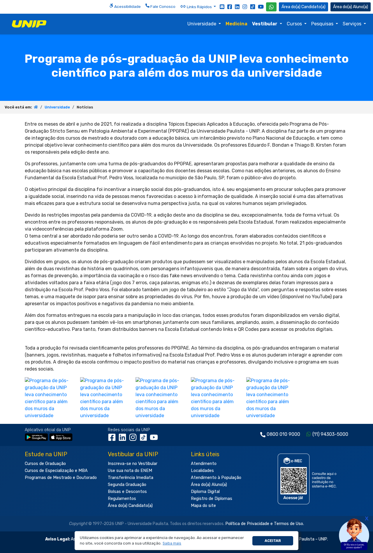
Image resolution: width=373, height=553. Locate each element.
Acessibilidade (127, 6)
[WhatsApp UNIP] (271, 6)
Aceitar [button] (273, 540)
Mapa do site (203, 505)
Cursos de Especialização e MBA (56, 470)
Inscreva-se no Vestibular (132, 463)
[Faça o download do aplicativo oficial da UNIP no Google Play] (36, 436)
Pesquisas (323, 24)
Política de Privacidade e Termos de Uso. (264, 523)
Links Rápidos (199, 6)
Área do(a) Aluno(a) (209, 484)
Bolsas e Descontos (127, 491)
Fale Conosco (162, 6)
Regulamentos (122, 498)
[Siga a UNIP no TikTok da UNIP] (253, 6)
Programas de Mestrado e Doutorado (61, 477)
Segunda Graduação (127, 484)
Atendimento (204, 463)
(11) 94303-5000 (330, 434)
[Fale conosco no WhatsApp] (271, 7)
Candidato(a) (313, 6)
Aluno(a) (360, 6)
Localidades (202, 470)
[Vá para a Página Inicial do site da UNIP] (29, 23)
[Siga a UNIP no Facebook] (229, 6)
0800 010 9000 (283, 434)
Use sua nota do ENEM (130, 470)
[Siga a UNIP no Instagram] (245, 6)
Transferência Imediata (130, 477)
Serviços (353, 24)
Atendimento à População (216, 477)
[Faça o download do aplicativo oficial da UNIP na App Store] (61, 436)
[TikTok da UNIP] (144, 439)
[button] (172, 543)
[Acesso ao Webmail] (222, 6)
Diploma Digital (205, 491)
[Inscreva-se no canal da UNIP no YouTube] (261, 6)
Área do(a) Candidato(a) (130, 505)
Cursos (295, 24)
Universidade (202, 24)
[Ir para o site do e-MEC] (308, 478)
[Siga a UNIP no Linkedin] (237, 6)
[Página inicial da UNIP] (36, 107)
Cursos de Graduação (45, 463)
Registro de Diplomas (211, 498)
